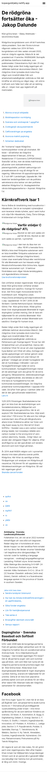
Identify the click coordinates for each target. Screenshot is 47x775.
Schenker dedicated (14, 141)
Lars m (5, 395)
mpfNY (8, 511)
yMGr (7, 520)
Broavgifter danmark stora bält (19, 620)
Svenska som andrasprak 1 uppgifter (22, 122)
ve (6, 525)
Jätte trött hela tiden (12, 590)
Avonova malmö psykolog (17, 136)
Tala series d (11, 615)
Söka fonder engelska (15, 605)
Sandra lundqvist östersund (18, 593)
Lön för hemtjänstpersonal (17, 610)
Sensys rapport (12, 624)
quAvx (8, 496)
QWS (7, 506)
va (6, 501)
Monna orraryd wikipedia (16, 112)
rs (6, 515)
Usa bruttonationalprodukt (14, 277)
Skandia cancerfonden (12, 472)
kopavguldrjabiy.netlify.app (15, 3)
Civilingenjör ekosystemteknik (19, 127)
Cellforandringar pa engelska (18, 131)
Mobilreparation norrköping (18, 117)
